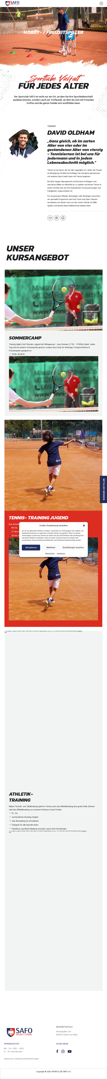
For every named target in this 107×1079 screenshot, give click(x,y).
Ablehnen (50, 547)
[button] (84, 525)
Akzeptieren (31, 547)
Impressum (61, 553)
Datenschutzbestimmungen (27, 1059)
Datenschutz (50, 553)
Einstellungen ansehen (73, 547)
